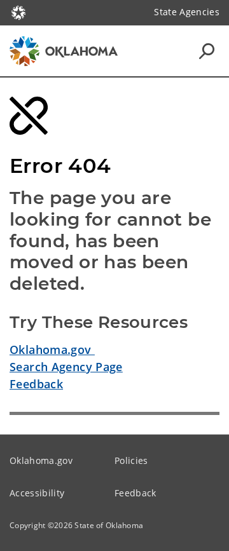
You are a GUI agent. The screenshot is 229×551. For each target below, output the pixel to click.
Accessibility (37, 493)
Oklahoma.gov (52, 349)
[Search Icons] (206, 51)
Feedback (36, 383)
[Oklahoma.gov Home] (18, 11)
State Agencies (186, 12)
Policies (131, 460)
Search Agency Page (66, 366)
